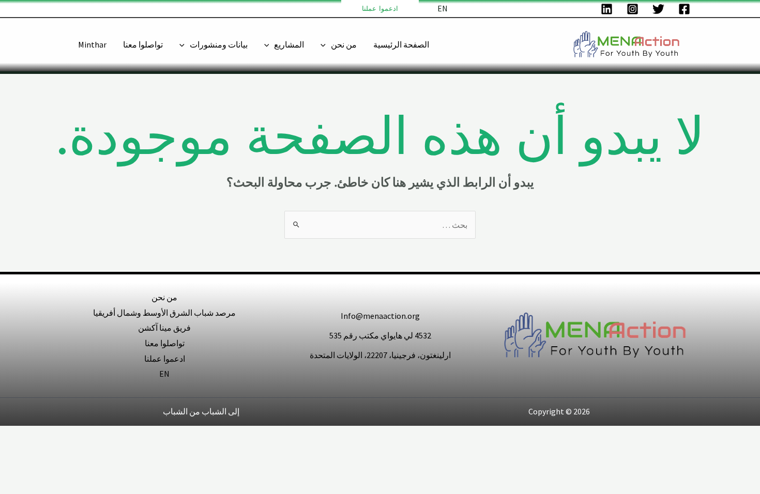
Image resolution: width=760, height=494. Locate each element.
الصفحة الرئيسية (401, 44)
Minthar (92, 44)
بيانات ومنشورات (219, 44)
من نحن (344, 44)
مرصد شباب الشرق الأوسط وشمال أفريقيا (164, 312)
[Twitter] (658, 9)
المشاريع (289, 44)
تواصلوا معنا (143, 44)
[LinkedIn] (607, 9)
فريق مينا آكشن (164, 327)
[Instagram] (633, 9)
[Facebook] (684, 9)
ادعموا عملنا (164, 358)
